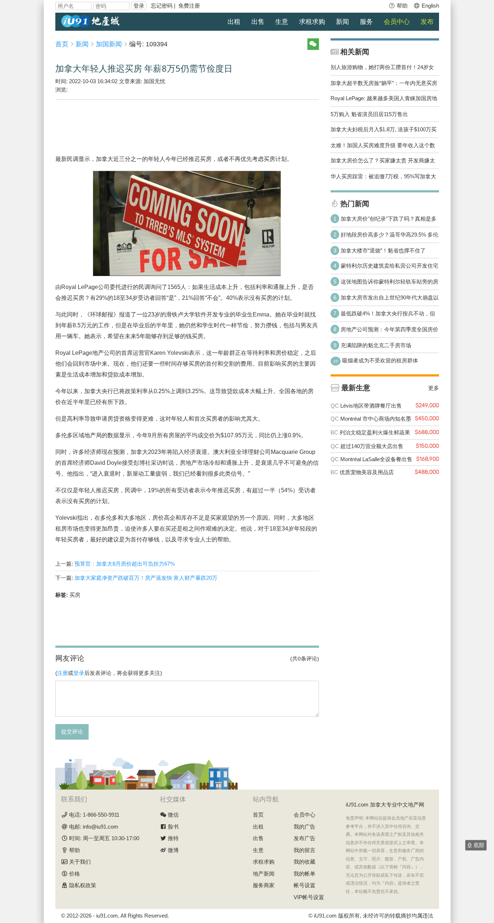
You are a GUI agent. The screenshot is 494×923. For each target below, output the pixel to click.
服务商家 (263, 885)
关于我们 (80, 862)
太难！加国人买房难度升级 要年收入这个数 (383, 145)
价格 (74, 874)
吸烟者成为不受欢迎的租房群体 (380, 360)
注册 (62, 673)
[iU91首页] (90, 20)
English (429, 6)
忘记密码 (162, 6)
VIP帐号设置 (309, 897)
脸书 (173, 827)
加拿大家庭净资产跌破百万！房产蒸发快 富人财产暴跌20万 (145, 578)
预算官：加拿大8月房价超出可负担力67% (124, 564)
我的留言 (304, 850)
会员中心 (397, 21)
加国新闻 (109, 44)
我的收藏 (304, 862)
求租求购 (312, 21)
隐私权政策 (82, 885)
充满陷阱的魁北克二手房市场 (376, 345)
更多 (433, 387)
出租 (233, 21)
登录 (138, 6)
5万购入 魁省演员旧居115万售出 (369, 114)
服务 (366, 21)
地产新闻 (263, 874)
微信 (173, 815)
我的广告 (304, 827)
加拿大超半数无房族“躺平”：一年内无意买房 (384, 83)
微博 (173, 850)
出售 (257, 21)
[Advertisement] (187, 122)
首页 (61, 44)
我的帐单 (304, 874)
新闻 (342, 21)
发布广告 (304, 838)
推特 (173, 838)
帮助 (401, 6)
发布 (427, 21)
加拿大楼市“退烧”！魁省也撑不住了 (383, 250)
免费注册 (189, 6)
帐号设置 (304, 885)
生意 (281, 21)
